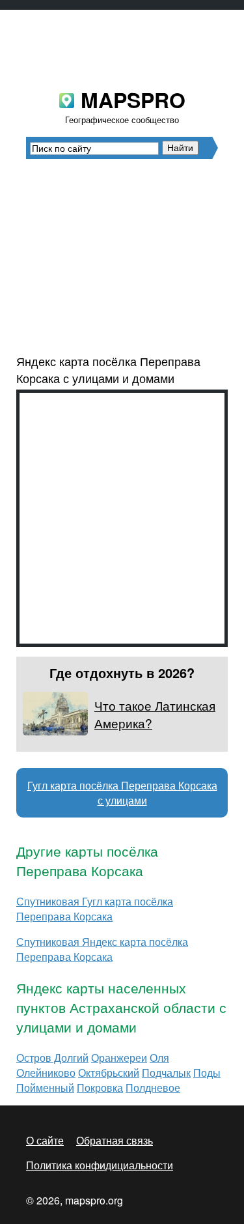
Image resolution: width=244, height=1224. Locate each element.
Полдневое (153, 1087)
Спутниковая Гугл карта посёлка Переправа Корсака (94, 909)
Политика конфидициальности (99, 1165)
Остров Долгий (52, 1057)
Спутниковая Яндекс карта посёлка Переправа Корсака (102, 949)
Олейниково (45, 1072)
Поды (207, 1072)
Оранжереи (119, 1057)
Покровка (100, 1087)
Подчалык (166, 1072)
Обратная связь (114, 1140)
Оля (159, 1057)
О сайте (45, 1140)
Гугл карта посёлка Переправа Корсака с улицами (122, 793)
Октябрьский (108, 1072)
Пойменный (45, 1087)
